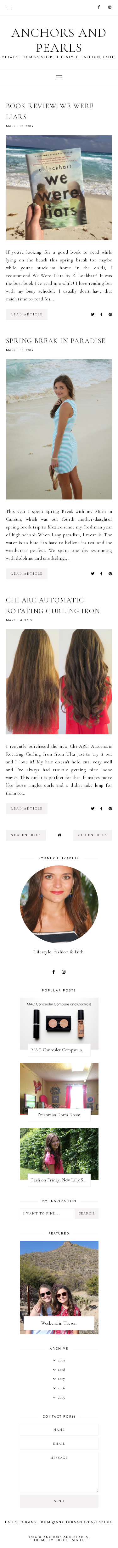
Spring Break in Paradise (56, 341)
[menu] (8, 8)
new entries (26, 835)
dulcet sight (69, 1540)
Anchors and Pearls (59, 40)
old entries (92, 835)
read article (27, 314)
